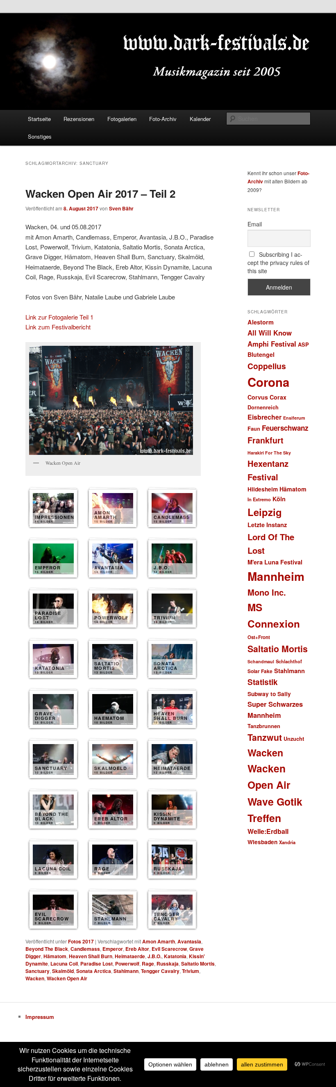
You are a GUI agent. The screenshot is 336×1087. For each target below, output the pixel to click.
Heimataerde (130, 956)
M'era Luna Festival (274, 562)
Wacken (34, 978)
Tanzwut (264, 737)
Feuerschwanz (285, 428)
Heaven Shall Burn (90, 956)
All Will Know (269, 333)
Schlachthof (289, 661)
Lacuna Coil (64, 963)
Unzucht (294, 738)
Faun (253, 428)
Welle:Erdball (267, 831)
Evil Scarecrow (169, 948)
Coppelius (266, 366)
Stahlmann (126, 971)
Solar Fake (259, 671)
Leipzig (264, 512)
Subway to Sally (269, 694)
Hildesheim (262, 489)
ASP (303, 344)
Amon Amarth (158, 941)
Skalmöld (63, 971)
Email (254, 224)
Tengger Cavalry (160, 971)
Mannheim (275, 576)
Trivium (190, 971)
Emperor (112, 948)
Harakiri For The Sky (269, 453)
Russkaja (168, 963)
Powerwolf (127, 963)
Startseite (39, 119)
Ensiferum (294, 418)
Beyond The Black (46, 948)
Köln (279, 499)
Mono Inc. (266, 592)
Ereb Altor (137, 948)
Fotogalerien (121, 119)
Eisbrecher (264, 417)
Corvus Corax (266, 397)
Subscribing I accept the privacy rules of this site (278, 262)
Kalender (200, 119)
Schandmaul (260, 661)
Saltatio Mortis (198, 963)
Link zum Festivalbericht (58, 326)
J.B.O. (154, 956)
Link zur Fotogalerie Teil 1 (59, 317)
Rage (148, 963)
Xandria (287, 842)
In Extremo (259, 499)
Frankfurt (265, 440)
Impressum (39, 1017)
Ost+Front (258, 637)
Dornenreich (263, 407)
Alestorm (260, 322)
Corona (268, 381)
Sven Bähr (121, 208)
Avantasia (189, 941)
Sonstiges (40, 136)
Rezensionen (79, 119)
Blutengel (261, 354)
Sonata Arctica (93, 971)
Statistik (262, 681)
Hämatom (54, 956)
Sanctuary (37, 971)
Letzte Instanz (267, 525)
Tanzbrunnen (263, 726)
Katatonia (175, 956)
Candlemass (85, 948)
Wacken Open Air (67, 978)
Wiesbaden (262, 842)
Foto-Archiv (163, 119)
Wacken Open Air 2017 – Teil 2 (100, 193)
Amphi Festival (271, 344)
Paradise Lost (96, 963)
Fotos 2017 (81, 941)
